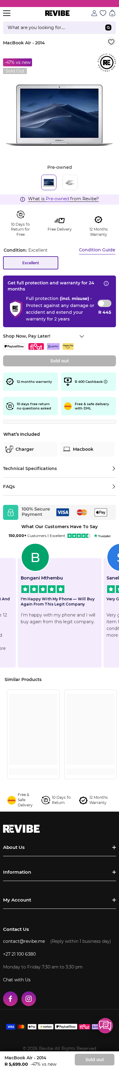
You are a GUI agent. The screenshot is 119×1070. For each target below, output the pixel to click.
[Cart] (112, 13)
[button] (105, 1025)
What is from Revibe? (63, 199)
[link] (33, 760)
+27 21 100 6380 (19, 954)
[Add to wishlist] (111, 41)
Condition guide (97, 250)
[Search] (59, 27)
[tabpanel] (59, 115)
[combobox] (52, 27)
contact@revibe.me (24, 941)
